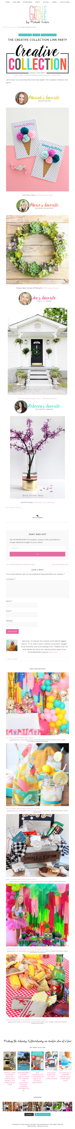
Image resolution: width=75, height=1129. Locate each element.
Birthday (17, 740)
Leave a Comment (37, 517)
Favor (33, 881)
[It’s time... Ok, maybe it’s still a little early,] (27, 1106)
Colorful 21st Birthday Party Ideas (19, 738)
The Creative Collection (48, 35)
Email (9, 611)
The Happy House (51, 288)
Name (9, 601)
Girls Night (42, 740)
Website (9, 621)
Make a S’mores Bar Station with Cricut (21, 879)
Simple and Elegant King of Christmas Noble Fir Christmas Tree (9, 1079)
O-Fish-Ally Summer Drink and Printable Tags (65, 1077)
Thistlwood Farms (49, 398)
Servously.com (42, 1126)
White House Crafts (45, 195)
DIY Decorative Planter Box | (30, 398)
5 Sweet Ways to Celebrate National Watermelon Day (27, 949)
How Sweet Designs (56, 1124)
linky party (14, 27)
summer (47, 951)
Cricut (26, 881)
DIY (17, 810)
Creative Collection (25, 35)
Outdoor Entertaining (43, 810)
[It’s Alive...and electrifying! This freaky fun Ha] (57, 1106)
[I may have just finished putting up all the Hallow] (37, 1106)
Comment (11, 579)
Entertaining (24, 740)
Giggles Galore (37, 15)
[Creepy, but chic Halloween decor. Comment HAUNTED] (47, 1106)
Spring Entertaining (57, 810)
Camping (16, 881)
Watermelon (41, 952)
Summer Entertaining (41, 741)
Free (36, 881)
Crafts (14, 810)
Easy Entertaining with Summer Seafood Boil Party (26, 1020)
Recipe (42, 951)
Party (58, 740)
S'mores (50, 881)
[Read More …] (54, 652)
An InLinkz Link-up (13, 507)
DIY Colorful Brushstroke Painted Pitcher (23, 808)
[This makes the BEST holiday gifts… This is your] (17, 1106)
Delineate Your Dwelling (44, 502)
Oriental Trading (51, 740)
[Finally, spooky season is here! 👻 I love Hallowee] (67, 1106)
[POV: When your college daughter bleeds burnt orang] (7, 1106)
